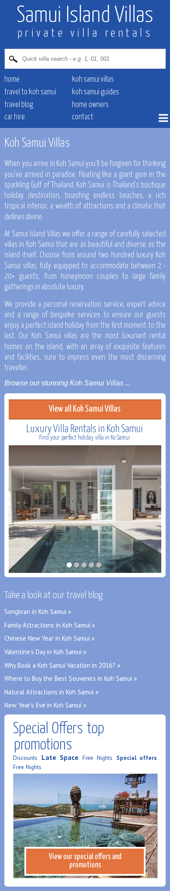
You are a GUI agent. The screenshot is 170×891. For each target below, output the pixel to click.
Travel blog (18, 105)
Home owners (90, 105)
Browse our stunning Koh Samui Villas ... (67, 383)
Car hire (14, 117)
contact (82, 117)
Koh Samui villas (93, 79)
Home (12, 79)
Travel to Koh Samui (30, 92)
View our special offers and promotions (85, 861)
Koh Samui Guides (95, 92)
